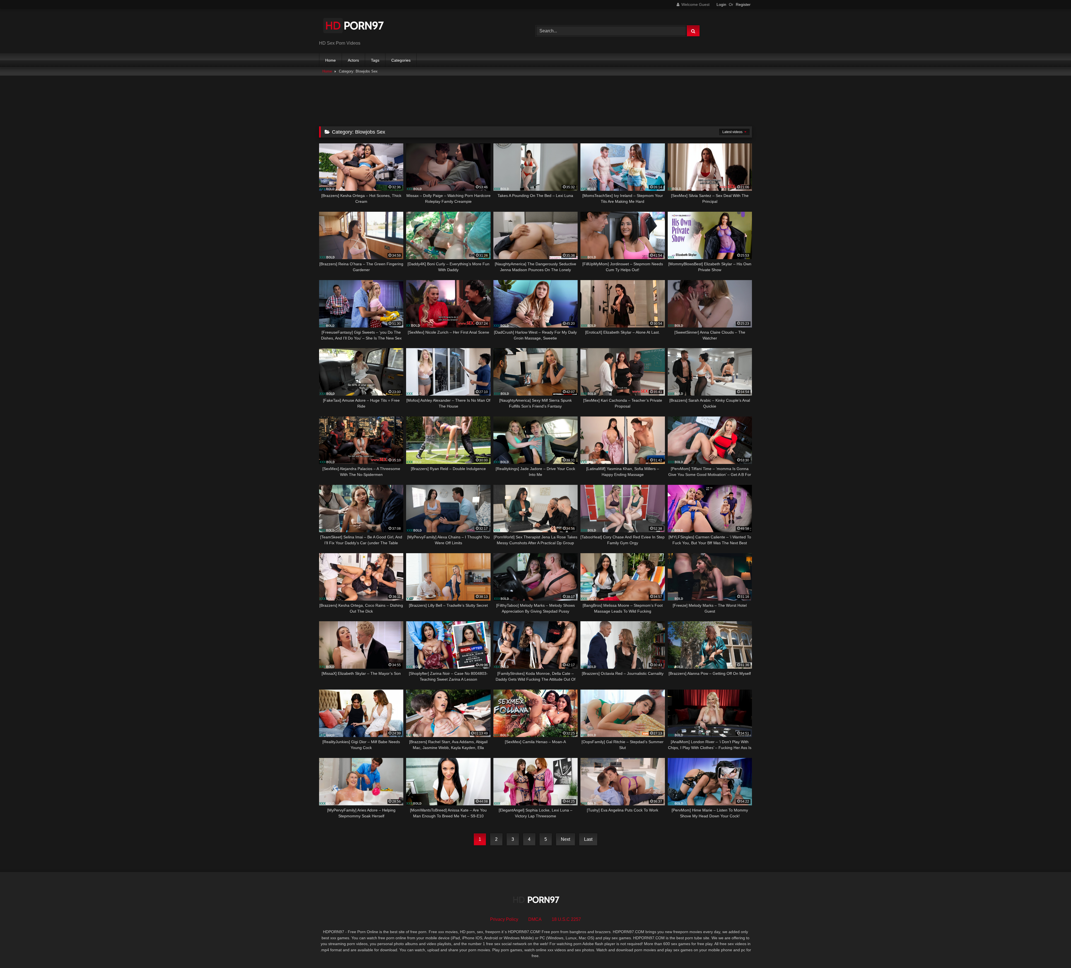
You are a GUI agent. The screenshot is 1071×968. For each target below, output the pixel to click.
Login (721, 4)
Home (330, 60)
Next (565, 839)
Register (743, 4)
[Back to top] (1054, 951)
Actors (353, 60)
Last (588, 839)
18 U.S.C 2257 (566, 919)
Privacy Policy (504, 919)
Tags (375, 60)
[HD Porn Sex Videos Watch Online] (354, 26)
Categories (401, 60)
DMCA (535, 919)
